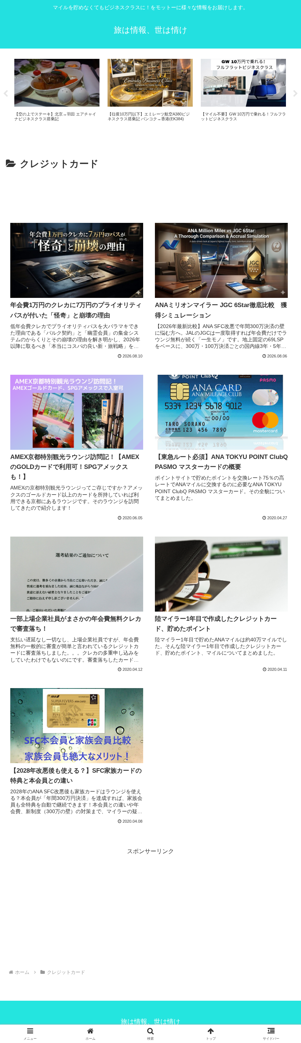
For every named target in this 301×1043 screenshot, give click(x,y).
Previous (5, 93)
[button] (278, 927)
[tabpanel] (103, 93)
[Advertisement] (150, 192)
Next (295, 93)
